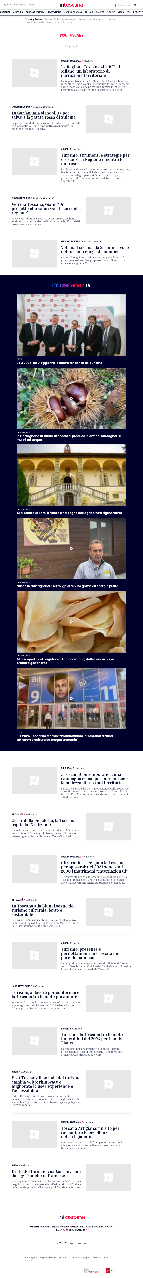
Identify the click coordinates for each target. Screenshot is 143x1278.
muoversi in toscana (105, 19)
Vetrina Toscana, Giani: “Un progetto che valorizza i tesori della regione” (46, 208)
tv (128, 12)
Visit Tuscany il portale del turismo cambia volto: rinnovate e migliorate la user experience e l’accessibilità (46, 1084)
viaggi (121, 12)
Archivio (29, 1260)
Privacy (40, 1257)
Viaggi (64, 149)
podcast (138, 12)
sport (57, 22)
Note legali (30, 1257)
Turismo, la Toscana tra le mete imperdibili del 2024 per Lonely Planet (92, 1038)
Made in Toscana (70, 60)
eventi (29, 22)
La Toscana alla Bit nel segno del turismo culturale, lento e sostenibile (43, 910)
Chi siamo (95, 1257)
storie (111, 12)
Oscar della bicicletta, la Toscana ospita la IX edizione (44, 822)
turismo (70, 22)
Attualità (17, 814)
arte (63, 22)
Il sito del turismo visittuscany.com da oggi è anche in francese (46, 1173)
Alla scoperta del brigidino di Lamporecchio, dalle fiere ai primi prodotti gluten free (65, 661)
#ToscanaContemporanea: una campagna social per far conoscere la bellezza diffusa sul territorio (95, 778)
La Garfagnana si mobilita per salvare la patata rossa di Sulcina (44, 115)
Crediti (74, 1257)
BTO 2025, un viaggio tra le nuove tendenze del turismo (59, 363)
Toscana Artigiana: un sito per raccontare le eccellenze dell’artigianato (90, 1132)
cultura (18, 12)
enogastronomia (35, 12)
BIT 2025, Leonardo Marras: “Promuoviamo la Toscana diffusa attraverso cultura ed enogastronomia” (65, 738)
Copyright (84, 1257)
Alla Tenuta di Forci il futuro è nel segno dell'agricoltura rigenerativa (69, 513)
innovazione (54, 12)
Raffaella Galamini (43, 106)
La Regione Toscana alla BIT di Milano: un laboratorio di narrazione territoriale (90, 71)
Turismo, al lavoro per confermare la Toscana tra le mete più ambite (45, 994)
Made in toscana (73, 12)
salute (100, 12)
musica (89, 12)
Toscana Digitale (53, 19)
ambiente (5, 12)
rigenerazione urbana (43, 22)
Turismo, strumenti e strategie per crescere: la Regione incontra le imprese (95, 159)
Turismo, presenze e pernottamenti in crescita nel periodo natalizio (90, 953)
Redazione (88, 60)
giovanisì (90, 19)
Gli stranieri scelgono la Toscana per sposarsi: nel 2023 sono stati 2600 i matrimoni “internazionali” (94, 867)
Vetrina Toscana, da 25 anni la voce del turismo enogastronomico (95, 249)
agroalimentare (69, 19)
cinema (81, 19)
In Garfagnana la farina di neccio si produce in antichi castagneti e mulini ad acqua (69, 438)
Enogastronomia (21, 106)
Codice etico (63, 1257)
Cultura (66, 768)
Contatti (105, 1257)
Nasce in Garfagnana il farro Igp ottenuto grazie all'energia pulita (67, 586)
